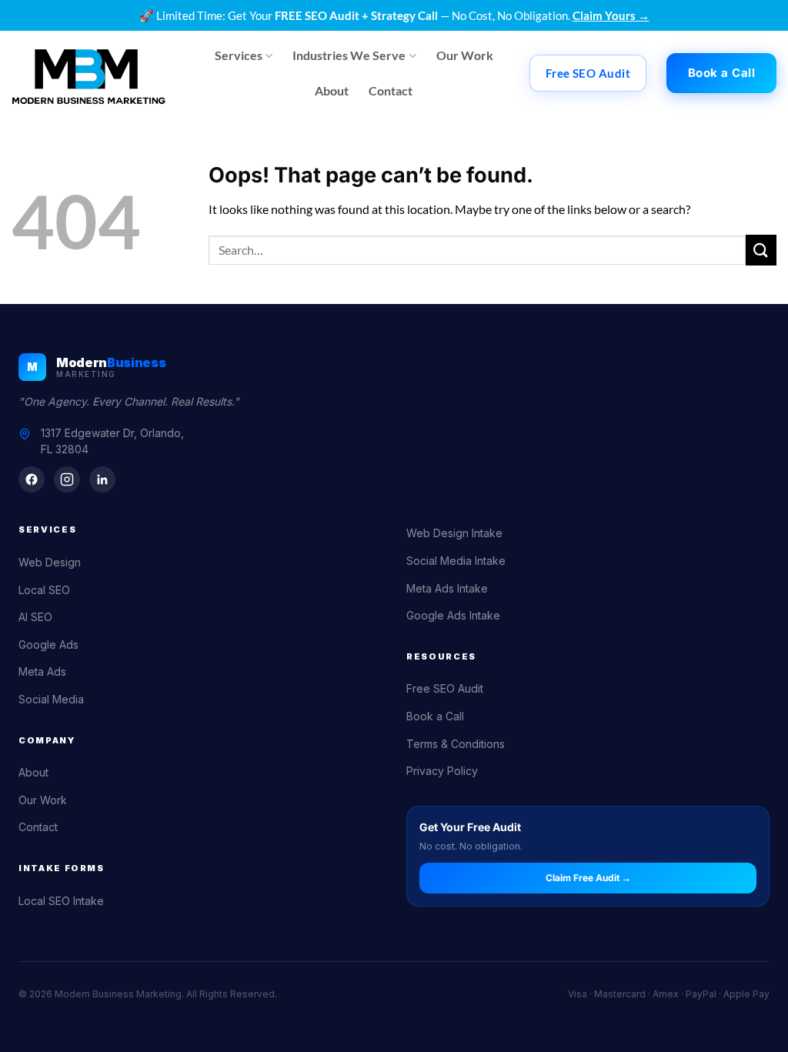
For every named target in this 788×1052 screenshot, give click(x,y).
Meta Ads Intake (447, 588)
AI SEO (35, 616)
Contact (390, 90)
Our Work (464, 55)
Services (238, 55)
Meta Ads (42, 671)
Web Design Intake (454, 532)
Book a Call (435, 716)
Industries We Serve (349, 55)
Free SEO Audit (444, 688)
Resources (441, 656)
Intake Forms (61, 868)
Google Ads (48, 644)
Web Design (49, 562)
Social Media (51, 699)
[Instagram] (67, 479)
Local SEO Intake (61, 900)
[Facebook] (31, 479)
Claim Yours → (611, 15)
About (332, 90)
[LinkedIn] (102, 479)
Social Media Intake (456, 560)
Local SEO (44, 589)
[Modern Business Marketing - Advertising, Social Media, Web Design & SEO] (88, 73)
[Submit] (761, 250)
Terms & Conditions (455, 743)
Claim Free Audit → (588, 877)
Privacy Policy (442, 770)
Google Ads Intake (453, 615)
